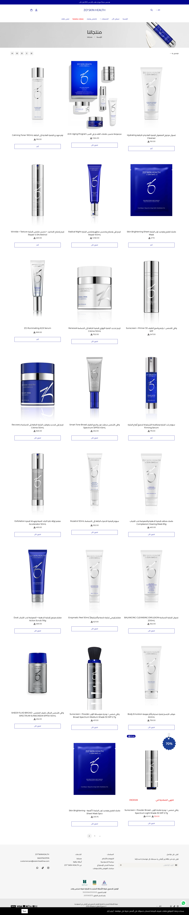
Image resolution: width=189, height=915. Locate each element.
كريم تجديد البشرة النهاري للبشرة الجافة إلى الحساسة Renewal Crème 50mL (94, 329)
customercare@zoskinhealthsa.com (34, 861)
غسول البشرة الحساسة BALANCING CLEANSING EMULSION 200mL (151, 619)
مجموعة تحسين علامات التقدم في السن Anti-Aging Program (94, 134)
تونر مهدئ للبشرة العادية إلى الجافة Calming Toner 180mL (37, 135)
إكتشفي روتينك (92, 19)
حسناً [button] (24, 911)
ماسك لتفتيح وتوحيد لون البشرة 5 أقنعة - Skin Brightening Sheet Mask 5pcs (94, 812)
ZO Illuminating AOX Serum (37, 328)
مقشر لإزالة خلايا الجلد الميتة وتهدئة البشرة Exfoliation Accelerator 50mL (38, 522)
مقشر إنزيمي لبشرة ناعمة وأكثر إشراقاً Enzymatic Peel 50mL (94, 617)
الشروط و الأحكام (108, 859)
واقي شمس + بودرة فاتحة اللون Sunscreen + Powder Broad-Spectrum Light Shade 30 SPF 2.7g (151, 811)
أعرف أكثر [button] (110, 911)
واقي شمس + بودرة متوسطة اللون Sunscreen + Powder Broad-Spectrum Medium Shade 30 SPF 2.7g (94, 715)
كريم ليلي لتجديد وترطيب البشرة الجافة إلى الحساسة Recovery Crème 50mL (37, 426)
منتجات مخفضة (78, 19)
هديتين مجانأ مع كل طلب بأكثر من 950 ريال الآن (94, 2)
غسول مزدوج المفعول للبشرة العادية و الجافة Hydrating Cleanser (151, 136)
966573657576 (43, 858)
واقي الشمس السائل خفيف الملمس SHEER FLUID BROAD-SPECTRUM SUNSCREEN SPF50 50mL (37, 714)
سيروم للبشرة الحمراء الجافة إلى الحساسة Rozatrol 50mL (94, 521)
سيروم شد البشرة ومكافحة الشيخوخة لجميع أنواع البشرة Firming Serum (151, 426)
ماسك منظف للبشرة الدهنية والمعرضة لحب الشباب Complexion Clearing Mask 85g (151, 522)
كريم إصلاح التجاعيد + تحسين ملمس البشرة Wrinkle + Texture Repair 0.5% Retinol (37, 233)
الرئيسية (125, 19)
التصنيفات (105, 19)
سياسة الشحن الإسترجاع (105, 865)
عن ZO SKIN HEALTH (73, 865)
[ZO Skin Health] (94, 10)
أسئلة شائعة (77, 862)
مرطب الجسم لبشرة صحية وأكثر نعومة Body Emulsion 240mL (151, 715)
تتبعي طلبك (65, 19)
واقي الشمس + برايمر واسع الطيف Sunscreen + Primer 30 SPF (151, 329)
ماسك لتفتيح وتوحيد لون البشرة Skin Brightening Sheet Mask (151, 233)
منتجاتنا (79, 859)
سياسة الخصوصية (107, 862)
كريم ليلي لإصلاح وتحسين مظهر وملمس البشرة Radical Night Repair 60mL (94, 233)
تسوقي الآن (115, 19)
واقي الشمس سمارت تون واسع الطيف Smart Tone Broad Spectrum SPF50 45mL (94, 426)
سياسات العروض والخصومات (103, 868)
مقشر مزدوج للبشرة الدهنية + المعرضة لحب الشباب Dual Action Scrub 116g (38, 619)
